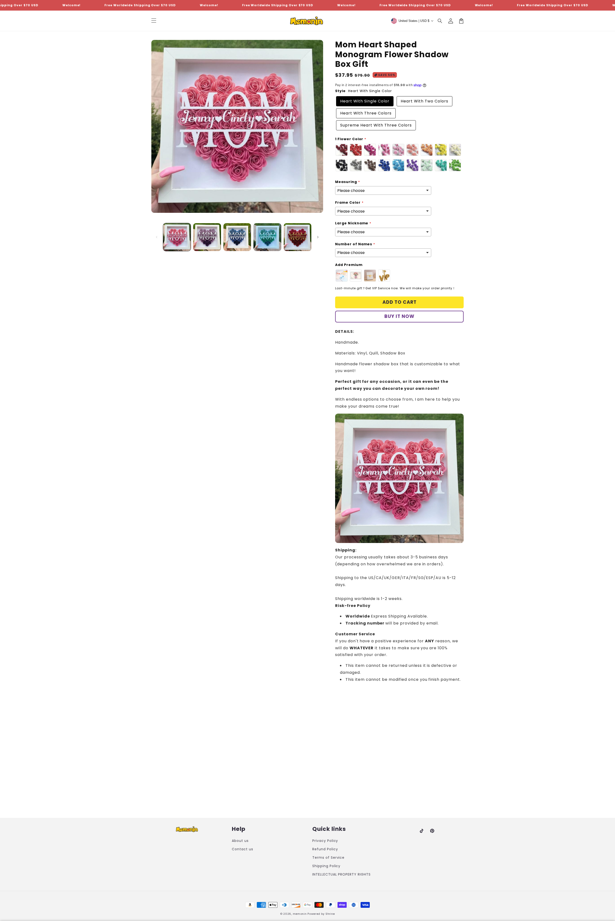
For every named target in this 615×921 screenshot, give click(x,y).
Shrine (330, 914)
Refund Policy (325, 849)
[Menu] (153, 21)
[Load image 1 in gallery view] (177, 237)
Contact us (242, 849)
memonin (300, 914)
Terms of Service (328, 857)
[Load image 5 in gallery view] (297, 237)
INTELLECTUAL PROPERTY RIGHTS (341, 874)
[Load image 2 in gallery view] (207, 237)
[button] (440, 21)
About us (240, 840)
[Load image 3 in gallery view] (237, 237)
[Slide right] (318, 237)
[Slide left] (156, 237)
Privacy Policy (325, 840)
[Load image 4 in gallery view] (267, 237)
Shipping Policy (326, 866)
